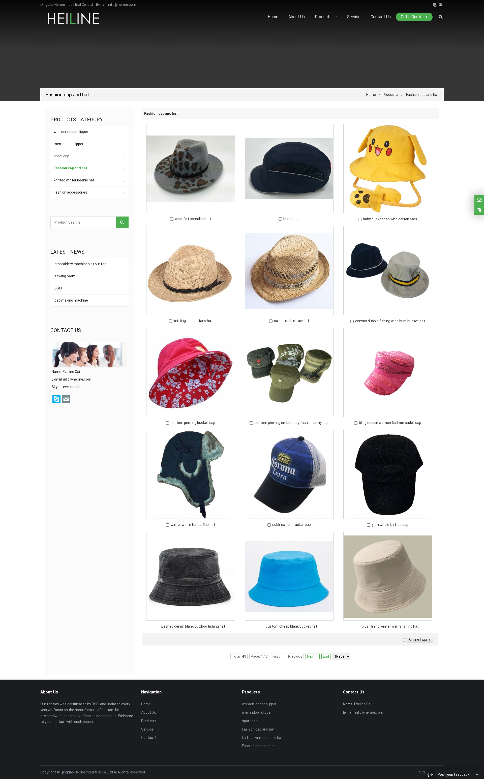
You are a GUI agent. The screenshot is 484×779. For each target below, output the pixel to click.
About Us (148, 712)
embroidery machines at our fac (80, 264)
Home (146, 704)
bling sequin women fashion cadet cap (390, 423)
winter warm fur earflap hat (193, 525)
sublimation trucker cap (291, 525)
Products (390, 95)
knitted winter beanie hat (74, 180)
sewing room (64, 276)
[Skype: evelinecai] (479, 210)
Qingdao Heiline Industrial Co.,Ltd (86, 772)
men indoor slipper (68, 144)
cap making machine (71, 300)
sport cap (61, 156)
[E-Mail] (441, 4)
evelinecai (71, 387)
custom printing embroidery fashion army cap (291, 423)
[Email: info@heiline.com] (479, 200)
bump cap (291, 219)
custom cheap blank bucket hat (291, 626)
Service (147, 729)
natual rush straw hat (291, 321)
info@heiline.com (122, 5)
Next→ (312, 656)
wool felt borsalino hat (193, 219)
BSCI (58, 288)
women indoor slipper (71, 132)
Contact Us (150, 738)
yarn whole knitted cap (390, 525)
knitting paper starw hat (193, 321)
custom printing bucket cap (192, 423)
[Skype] (435, 4)
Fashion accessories (70, 192)
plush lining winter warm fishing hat (390, 626)
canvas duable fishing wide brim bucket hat (390, 321)
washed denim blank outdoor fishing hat (193, 626)
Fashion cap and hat (422, 95)
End (326, 656)
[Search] (122, 222)
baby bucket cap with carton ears (390, 219)
